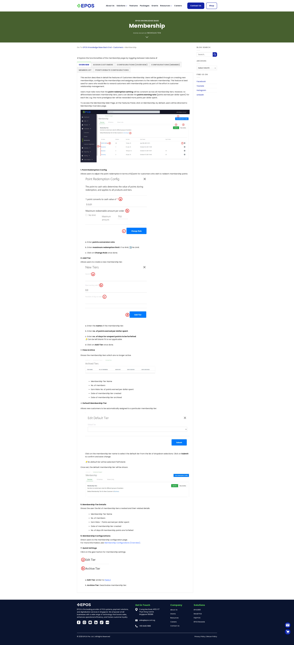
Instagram (201, 90)
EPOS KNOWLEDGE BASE (147, 20)
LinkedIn (200, 94)
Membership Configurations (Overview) (122, 542)
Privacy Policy (200, 636)
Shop (211, 5)
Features (133, 5)
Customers (118, 47)
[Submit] (215, 54)
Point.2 (108, 580)
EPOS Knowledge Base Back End (97, 47)
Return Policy (212, 636)
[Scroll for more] (147, 37)
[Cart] (288, 632)
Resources (165, 5)
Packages (144, 5)
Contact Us (195, 5)
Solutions (121, 5)
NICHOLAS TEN (154, 33)
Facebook (201, 81)
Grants (154, 5)
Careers (178, 5)
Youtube (200, 86)
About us (110, 5)
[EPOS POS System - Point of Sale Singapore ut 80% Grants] (88, 6)
